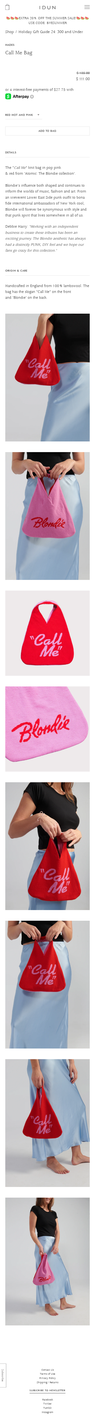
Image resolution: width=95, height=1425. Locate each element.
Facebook (47, 1399)
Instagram (47, 1412)
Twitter (47, 1403)
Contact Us (47, 1370)
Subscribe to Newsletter (47, 1390)
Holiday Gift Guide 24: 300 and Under (50, 32)
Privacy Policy (47, 1378)
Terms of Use (47, 1374)
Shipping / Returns (47, 1382)
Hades (10, 45)
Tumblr (47, 1408)
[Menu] (87, 7)
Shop (9, 32)
